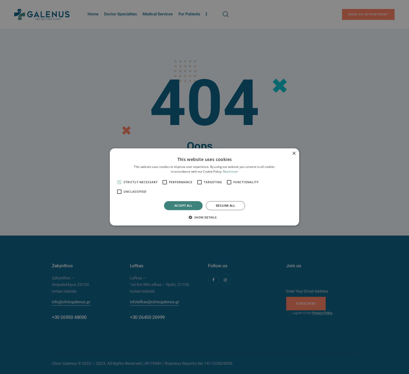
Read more (230, 171)
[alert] (204, 187)
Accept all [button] (183, 206)
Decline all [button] (225, 206)
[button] (204, 217)
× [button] (294, 153)
